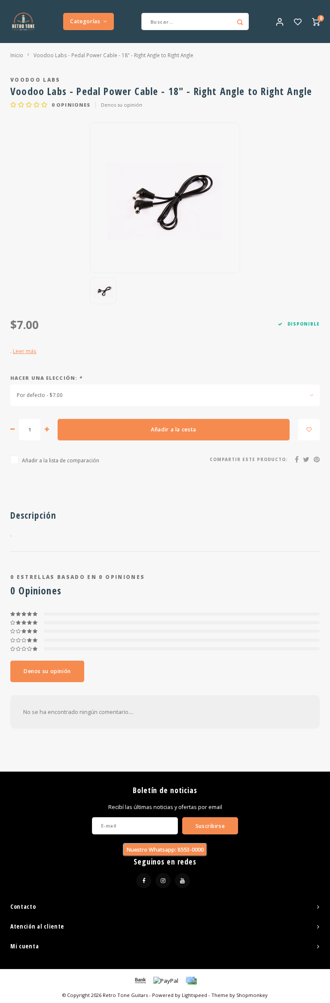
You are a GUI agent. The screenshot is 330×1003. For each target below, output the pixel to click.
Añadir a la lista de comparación (60, 460)
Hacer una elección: (46, 378)
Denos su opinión (121, 105)
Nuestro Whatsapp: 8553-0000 (165, 849)
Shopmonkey (252, 995)
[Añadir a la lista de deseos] (309, 429)
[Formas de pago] (139, 980)
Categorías (85, 21)
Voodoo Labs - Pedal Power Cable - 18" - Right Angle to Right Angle (113, 55)
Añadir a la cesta (173, 429)
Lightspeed (194, 995)
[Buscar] (240, 21)
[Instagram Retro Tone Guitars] (163, 880)
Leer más (25, 351)
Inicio (16, 55)
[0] (316, 21)
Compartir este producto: (248, 459)
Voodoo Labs (35, 79)
